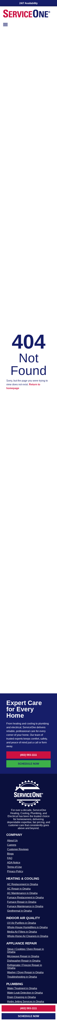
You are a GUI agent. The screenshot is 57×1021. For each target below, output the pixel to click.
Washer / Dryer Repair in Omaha (25, 972)
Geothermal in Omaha (19, 910)
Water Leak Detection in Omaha (25, 992)
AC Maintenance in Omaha (22, 893)
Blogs (10, 853)
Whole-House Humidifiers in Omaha (27, 927)
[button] (5, 24)
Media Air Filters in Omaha (22, 931)
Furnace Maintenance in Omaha (25, 906)
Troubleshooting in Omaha (22, 976)
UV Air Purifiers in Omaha (21, 923)
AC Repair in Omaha (19, 888)
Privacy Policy (15, 871)
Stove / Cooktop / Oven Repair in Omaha (25, 950)
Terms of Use (14, 867)
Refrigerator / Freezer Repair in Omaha (24, 966)
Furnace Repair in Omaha (21, 902)
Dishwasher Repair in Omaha (23, 960)
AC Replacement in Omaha (22, 884)
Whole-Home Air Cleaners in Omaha (27, 936)
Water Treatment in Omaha (22, 988)
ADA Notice (13, 862)
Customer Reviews (17, 849)
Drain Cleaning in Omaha (21, 997)
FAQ (9, 858)
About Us (12, 840)
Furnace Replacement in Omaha (25, 897)
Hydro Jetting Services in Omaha (25, 1001)
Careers (11, 845)
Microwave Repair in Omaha (23, 956)
